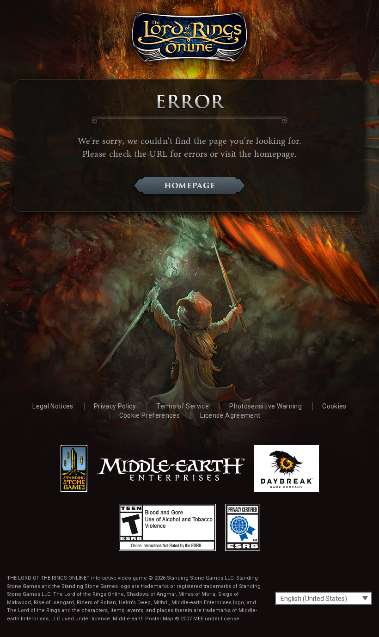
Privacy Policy (115, 406)
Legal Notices (52, 406)
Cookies (334, 406)
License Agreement (230, 415)
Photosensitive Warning (265, 406)
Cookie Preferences (149, 415)
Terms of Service (182, 406)
